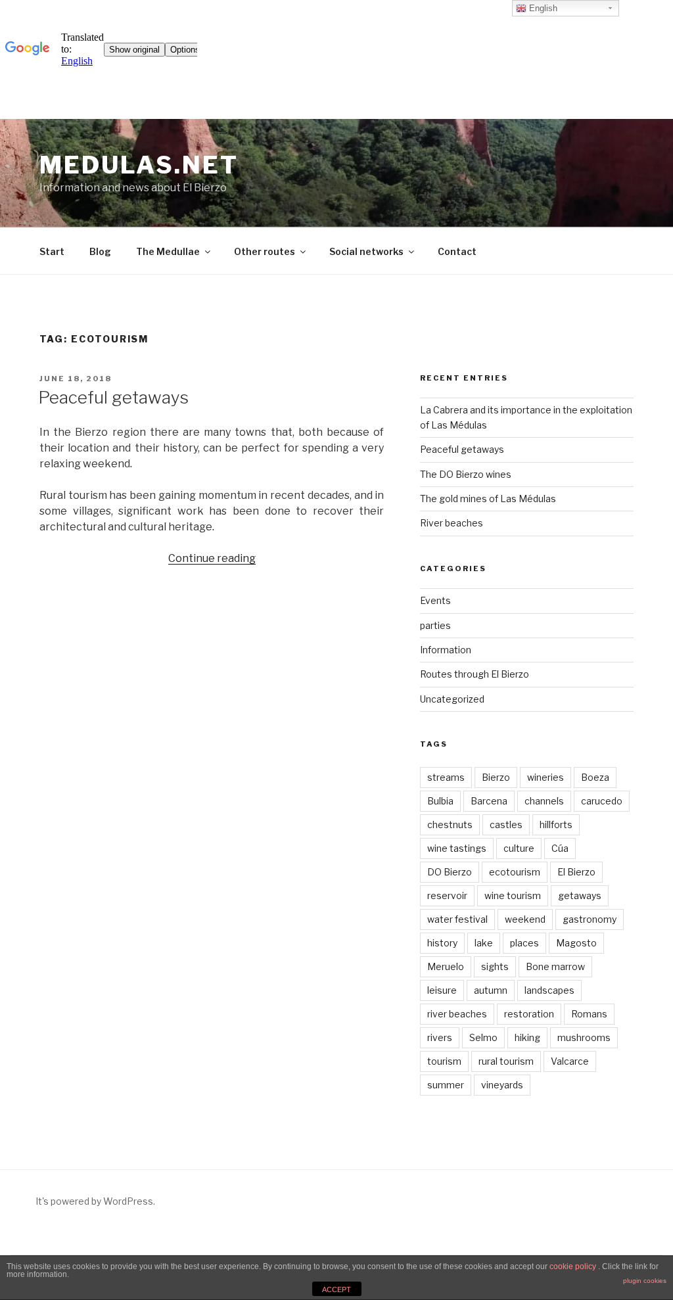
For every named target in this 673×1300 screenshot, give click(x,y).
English (541, 8)
